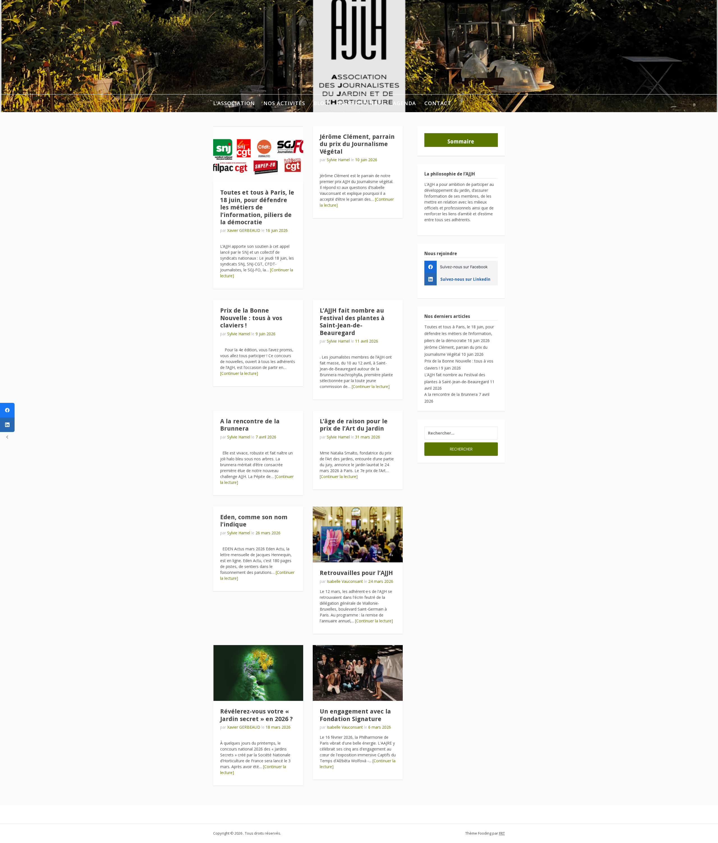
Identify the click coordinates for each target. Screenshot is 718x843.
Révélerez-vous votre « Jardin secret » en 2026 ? (256, 715)
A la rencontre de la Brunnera (451, 394)
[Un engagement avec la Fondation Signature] (358, 673)
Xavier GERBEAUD (243, 230)
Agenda (404, 103)
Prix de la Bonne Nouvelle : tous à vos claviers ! (251, 318)
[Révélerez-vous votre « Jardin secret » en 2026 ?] (258, 673)
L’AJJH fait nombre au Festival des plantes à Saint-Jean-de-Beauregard (352, 321)
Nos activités (284, 103)
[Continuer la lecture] (239, 373)
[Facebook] (7, 410)
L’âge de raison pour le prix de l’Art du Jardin (354, 425)
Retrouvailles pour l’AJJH (356, 572)
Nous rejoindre (361, 103)
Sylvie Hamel (338, 159)
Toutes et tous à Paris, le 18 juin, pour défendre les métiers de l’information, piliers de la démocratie (257, 207)
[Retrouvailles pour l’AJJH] (358, 534)
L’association (234, 103)
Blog (321, 103)
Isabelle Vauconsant (345, 581)
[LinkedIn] (7, 424)
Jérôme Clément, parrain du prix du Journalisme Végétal (357, 144)
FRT (502, 833)
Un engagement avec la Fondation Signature (355, 715)
